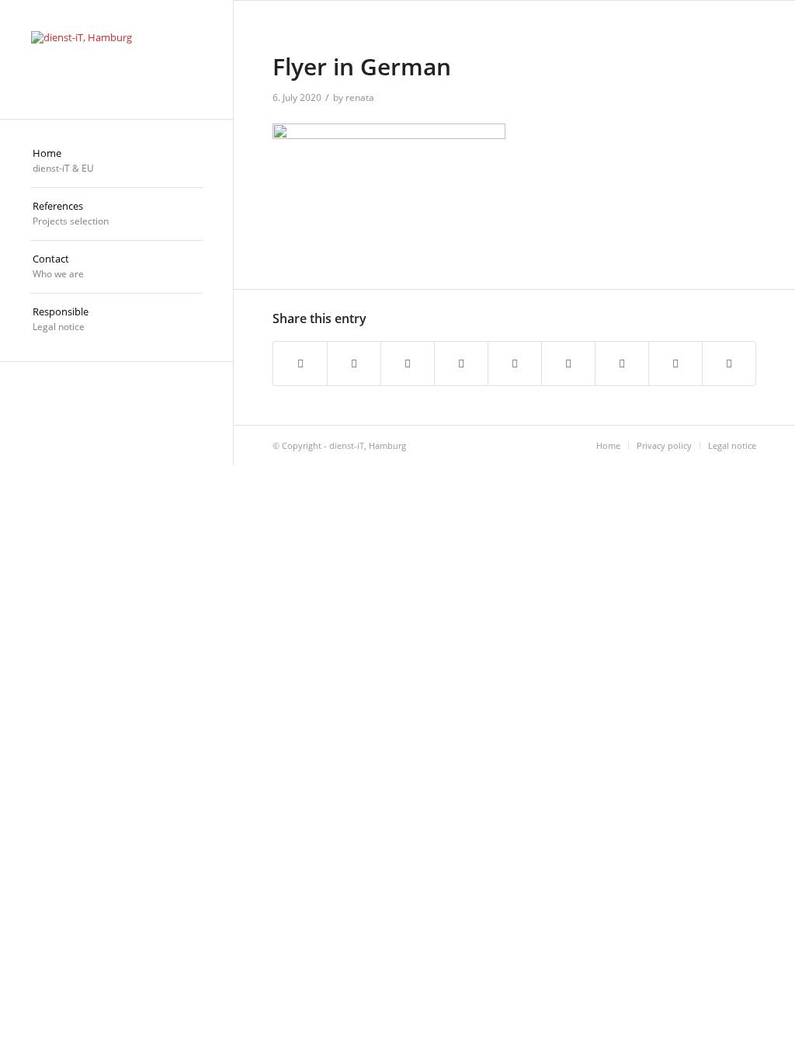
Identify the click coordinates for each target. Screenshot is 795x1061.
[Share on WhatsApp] (407, 363)
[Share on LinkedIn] (514, 363)
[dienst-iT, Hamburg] (116, 59)
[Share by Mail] (729, 363)
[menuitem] (116, 161)
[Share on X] (354, 363)
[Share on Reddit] (675, 363)
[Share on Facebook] (300, 363)
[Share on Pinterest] (461, 363)
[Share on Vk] (621, 363)
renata (359, 97)
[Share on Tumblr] (568, 363)
